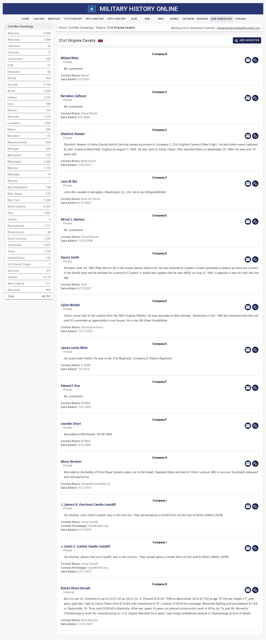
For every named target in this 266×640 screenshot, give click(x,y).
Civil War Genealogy (81, 27)
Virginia (100, 27)
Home (62, 27)
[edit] (255, 60)
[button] (130, 58)
